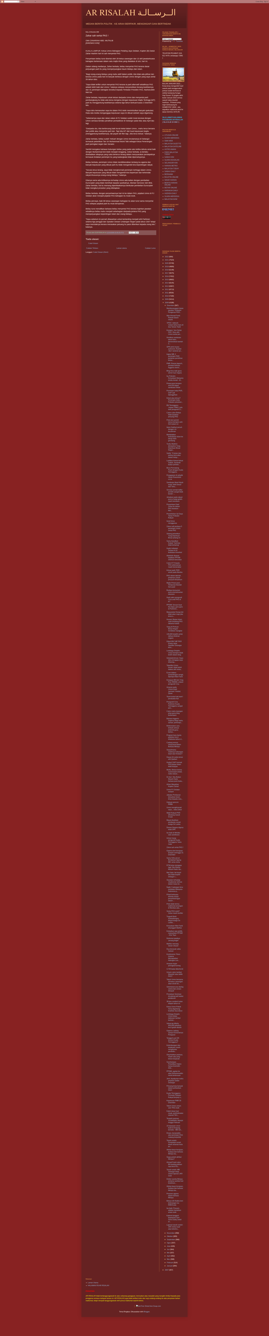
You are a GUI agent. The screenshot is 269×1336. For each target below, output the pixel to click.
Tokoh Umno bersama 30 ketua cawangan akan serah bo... (175, 981)
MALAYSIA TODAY (171, 168)
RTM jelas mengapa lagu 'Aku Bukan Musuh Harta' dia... (174, 867)
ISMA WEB (168, 141)
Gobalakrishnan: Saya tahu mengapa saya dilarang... (175, 660)
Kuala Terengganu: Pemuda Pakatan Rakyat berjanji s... (174, 1095)
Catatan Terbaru (92, 248)
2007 (167, 1270)
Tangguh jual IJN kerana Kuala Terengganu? (173, 1040)
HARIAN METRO (170, 166)
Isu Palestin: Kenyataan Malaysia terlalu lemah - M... (175, 378)
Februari (170, 1262)
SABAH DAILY (170, 171)
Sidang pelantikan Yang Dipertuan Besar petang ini (173, 536)
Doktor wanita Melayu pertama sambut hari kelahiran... (175, 1181)
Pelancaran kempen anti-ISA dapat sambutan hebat (174, 385)
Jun (168, 1249)
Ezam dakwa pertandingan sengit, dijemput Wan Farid (175, 675)
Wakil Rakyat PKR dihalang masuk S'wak (173, 815)
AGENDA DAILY (170, 193)
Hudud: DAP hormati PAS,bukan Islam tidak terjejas (174, 764)
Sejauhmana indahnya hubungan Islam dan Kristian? (175, 752)
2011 (167, 293)
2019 (167, 266)
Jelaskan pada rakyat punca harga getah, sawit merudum (175, 499)
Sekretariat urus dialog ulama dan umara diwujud (175, 989)
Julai (169, 1246)
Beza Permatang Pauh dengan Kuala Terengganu (175, 470)
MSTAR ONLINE (170, 188)
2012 (167, 289)
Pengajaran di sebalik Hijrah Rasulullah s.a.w (175, 477)
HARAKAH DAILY (171, 190)
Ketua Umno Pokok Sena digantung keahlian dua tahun (174, 1009)
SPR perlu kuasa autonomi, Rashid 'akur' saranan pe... (174, 349)
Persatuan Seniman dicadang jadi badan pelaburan (175, 996)
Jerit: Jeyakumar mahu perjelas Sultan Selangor (175, 1080)
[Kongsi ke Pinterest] (138, 233)
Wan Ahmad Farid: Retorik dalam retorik (173, 318)
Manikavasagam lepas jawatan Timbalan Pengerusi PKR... (175, 310)
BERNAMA (168, 174)
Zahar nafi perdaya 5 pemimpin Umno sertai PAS (174, 528)
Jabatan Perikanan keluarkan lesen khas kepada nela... (175, 797)
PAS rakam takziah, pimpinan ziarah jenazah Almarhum (174, 577)
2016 (167, 276)
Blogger (147, 1312)
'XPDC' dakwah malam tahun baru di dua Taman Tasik (175, 325)
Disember (171, 305)
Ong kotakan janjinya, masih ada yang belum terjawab (175, 1057)
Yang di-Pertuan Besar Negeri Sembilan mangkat (174, 629)
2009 (167, 299)
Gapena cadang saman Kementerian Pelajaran (175, 1033)
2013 (167, 286)
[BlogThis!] (132, 233)
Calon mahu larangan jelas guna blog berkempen (175, 713)
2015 (167, 279)
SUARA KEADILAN (171, 160)
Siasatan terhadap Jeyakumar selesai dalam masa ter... (174, 882)
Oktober (170, 1236)
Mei (168, 1253)
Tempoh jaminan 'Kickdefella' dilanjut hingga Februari (175, 1120)
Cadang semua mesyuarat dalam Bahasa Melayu (174, 744)
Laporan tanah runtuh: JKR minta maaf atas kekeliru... (175, 1227)
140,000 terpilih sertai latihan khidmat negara (175, 636)
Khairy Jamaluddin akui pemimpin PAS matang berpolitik (175, 1135)
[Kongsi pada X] (134, 233)
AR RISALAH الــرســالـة (131, 12)
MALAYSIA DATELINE (172, 146)
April (169, 1256)
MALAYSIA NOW (170, 199)
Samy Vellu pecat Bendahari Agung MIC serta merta (174, 860)
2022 (167, 257)
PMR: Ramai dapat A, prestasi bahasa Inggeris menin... (175, 365)
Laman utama (122, 248)
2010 (167, 296)
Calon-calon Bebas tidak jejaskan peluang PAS (174, 415)
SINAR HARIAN (170, 180)
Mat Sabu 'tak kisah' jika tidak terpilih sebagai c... (174, 874)
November (171, 1233)
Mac (168, 1259)
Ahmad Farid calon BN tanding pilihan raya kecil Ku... (174, 1164)
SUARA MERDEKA (171, 138)
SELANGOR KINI (171, 163)
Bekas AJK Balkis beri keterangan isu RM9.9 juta (175, 1203)
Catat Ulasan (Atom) (100, 252)
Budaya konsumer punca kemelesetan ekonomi (175, 592)
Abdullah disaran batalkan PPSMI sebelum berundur (174, 558)
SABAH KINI (169, 157)
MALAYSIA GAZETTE (172, 144)
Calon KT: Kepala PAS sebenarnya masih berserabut (174, 565)
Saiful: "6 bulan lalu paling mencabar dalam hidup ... (174, 455)
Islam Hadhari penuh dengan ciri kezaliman (174, 429)
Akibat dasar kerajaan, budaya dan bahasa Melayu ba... (175, 1152)
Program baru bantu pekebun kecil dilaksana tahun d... (175, 737)
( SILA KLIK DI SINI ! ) (170, 122)
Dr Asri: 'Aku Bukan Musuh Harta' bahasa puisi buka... (175, 779)
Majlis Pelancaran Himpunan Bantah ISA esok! (174, 585)
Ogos (169, 1243)
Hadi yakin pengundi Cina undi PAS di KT (174, 599)
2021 (167, 260)
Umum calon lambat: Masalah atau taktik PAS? (175, 974)
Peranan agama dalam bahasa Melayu (173, 1195)
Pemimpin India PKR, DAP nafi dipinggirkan (175, 393)
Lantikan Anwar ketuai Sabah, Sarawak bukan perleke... (175, 462)
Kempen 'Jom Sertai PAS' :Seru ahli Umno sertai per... (174, 332)
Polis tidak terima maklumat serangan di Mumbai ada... (175, 906)
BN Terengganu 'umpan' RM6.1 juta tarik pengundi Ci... (174, 407)
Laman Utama (93, 1283)
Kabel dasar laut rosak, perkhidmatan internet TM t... (175, 1113)
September (171, 1239)
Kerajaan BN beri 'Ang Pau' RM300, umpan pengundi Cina (175, 682)
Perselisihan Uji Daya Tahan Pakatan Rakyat (175, 516)
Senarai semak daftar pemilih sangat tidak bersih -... (175, 492)
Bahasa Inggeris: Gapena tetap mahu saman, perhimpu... (175, 720)
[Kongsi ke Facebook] (136, 233)
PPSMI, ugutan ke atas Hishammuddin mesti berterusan (175, 1073)
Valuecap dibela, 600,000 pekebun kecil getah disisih (174, 1025)
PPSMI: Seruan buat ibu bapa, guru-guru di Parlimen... (175, 607)
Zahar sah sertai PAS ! (175, 847)
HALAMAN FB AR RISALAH (98, 1285)
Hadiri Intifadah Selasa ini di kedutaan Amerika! (174, 550)
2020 (167, 263)
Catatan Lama (150, 248)
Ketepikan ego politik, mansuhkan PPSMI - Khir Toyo (175, 933)
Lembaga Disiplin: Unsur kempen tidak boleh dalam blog (175, 653)
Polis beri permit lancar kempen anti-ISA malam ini (175, 422)
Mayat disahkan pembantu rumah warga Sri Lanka (174, 822)
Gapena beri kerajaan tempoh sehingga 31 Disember (175, 853)
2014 (167, 283)
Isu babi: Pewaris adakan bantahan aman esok (174, 1210)
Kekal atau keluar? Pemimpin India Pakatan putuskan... (175, 400)
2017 (167, 273)
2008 (167, 302)
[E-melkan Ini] (130, 233)
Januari (170, 1266)
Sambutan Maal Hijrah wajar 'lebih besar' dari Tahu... (175, 484)
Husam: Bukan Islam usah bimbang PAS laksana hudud (175, 621)
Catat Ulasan (93, 243)
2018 (167, 270)
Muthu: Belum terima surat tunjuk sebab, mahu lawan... (174, 772)
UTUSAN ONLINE (171, 135)
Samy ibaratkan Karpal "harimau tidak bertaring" (173, 543)
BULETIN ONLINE (171, 177)
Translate (179, 41)
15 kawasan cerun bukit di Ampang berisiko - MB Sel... (174, 1128)
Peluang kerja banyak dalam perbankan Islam (175, 1088)
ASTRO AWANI (170, 149)
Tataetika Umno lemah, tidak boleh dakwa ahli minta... (174, 667)
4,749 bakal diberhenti (175, 969)
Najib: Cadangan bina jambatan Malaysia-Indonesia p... (175, 889)
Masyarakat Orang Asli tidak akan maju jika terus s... (175, 614)
